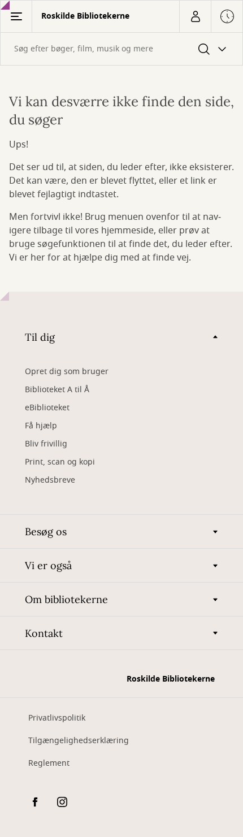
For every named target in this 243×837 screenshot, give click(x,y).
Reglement (49, 763)
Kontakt (44, 633)
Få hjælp (41, 426)
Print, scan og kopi (60, 462)
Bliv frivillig (46, 444)
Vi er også (48, 565)
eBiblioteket (47, 408)
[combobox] (121, 49)
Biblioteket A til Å (57, 390)
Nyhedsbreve (50, 480)
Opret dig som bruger (67, 372)
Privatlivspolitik (56, 718)
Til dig (40, 337)
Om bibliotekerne (66, 599)
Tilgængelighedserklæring (78, 741)
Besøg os (46, 531)
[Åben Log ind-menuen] (195, 16)
